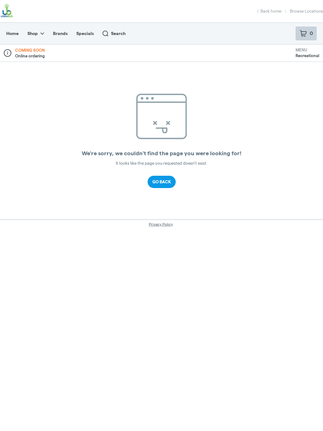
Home (12, 33)
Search (118, 33)
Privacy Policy (161, 224)
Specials (85, 33)
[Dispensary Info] (7, 53)
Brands (60, 33)
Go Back (161, 182)
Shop (32, 33)
